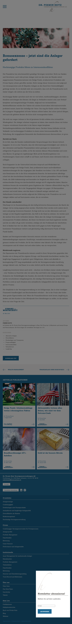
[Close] (67, 573)
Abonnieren (44, 611)
